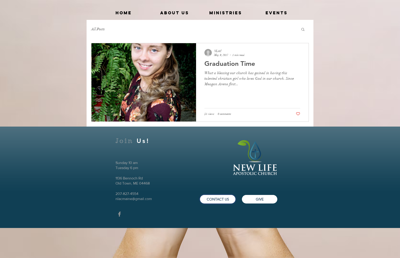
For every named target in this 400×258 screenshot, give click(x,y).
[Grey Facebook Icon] (119, 214)
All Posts (98, 29)
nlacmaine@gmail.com (134, 199)
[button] (303, 29)
